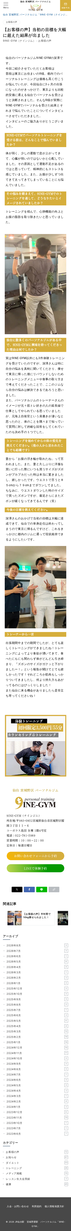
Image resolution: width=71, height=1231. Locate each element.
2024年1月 (37, 1106)
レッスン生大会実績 (36, 1178)
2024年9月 (37, 1063)
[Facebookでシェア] (29, 889)
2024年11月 (37, 1053)
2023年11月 (37, 1117)
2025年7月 (37, 1009)
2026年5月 (37, 961)
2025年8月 (37, 1004)
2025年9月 (37, 999)
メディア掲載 (36, 1173)
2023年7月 (37, 1128)
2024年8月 (37, 1069)
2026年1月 (37, 983)
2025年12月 (37, 988)
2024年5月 (37, 1085)
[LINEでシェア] (41, 889)
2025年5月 (37, 1020)
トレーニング (37, 1168)
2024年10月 (37, 1058)
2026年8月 (37, 945)
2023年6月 (37, 1133)
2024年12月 (37, 1047)
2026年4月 (37, 967)
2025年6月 (37, 1015)
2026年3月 (37, 972)
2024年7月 (37, 1074)
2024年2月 (37, 1101)
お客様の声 (11, 22)
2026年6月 (37, 956)
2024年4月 (37, 1090)
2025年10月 (37, 993)
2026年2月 (37, 977)
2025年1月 (37, 1042)
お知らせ (37, 1157)
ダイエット (37, 1162)
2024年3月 (37, 1095)
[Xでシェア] (17, 889)
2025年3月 (37, 1031)
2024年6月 (37, 1079)
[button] (54, 889)
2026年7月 (37, 950)
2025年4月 (37, 1026)
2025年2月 (37, 1036)
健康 (37, 1184)
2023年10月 (37, 1122)
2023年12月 (37, 1112)
